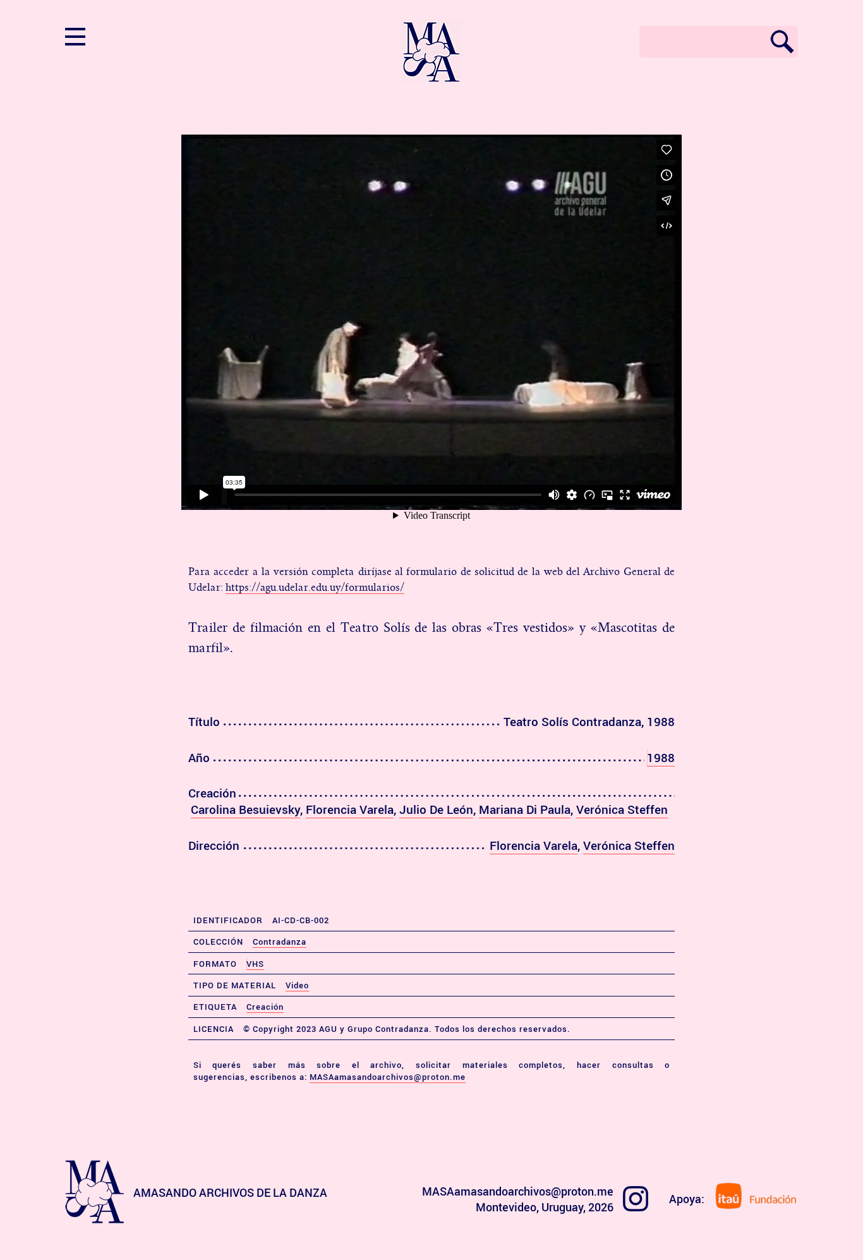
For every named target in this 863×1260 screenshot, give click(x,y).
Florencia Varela (350, 809)
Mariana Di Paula (524, 809)
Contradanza (279, 941)
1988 (661, 757)
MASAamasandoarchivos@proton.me (388, 1076)
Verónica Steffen (622, 809)
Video (297, 985)
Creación (265, 1006)
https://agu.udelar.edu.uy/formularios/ (315, 587)
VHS (255, 963)
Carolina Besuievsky (245, 809)
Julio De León (436, 809)
